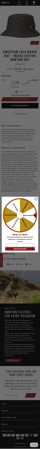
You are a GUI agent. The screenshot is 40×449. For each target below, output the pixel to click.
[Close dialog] (36, 198)
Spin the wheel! (20, 249)
